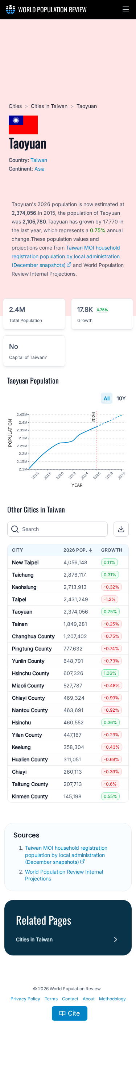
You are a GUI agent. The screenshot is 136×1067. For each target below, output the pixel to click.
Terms (51, 998)
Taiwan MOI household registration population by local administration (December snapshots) (66, 256)
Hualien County (30, 759)
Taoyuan (22, 611)
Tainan (20, 624)
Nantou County (30, 710)
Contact (70, 998)
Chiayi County (28, 698)
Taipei (19, 599)
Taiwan (38, 160)
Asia (39, 169)
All (107, 398)
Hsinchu (21, 722)
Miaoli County (28, 685)
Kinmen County (30, 796)
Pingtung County (32, 648)
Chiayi (19, 772)
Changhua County (33, 636)
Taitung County (30, 784)
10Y (121, 398)
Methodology (112, 998)
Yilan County (27, 735)
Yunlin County (28, 661)
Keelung (21, 747)
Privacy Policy (25, 998)
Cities (15, 106)
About (89, 998)
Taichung (23, 575)
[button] (126, 9)
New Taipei (25, 562)
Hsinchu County (30, 673)
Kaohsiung (24, 587)
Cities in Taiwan (49, 106)
